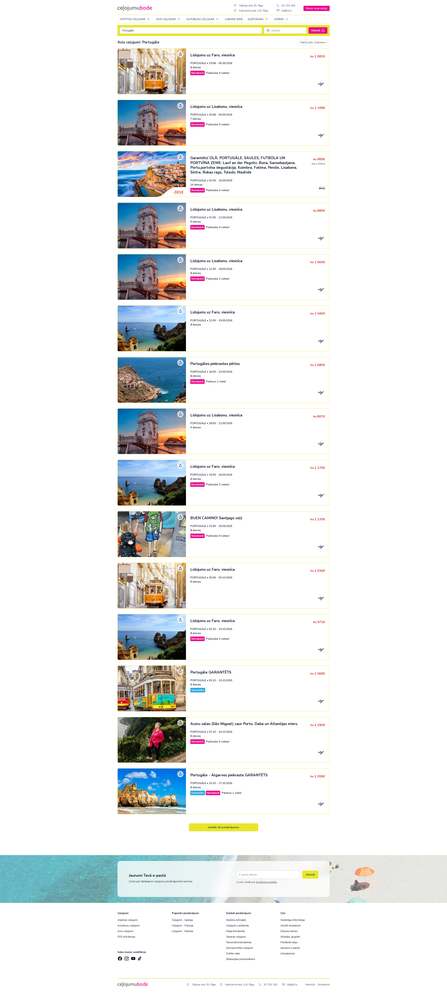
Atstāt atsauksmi (290, 925)
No (317, 56)
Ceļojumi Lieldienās (237, 925)
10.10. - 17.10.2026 (220, 783)
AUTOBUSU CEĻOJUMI (200, 19)
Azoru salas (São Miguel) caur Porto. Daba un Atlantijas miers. (244, 723)
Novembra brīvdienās (238, 942)
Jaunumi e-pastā (290, 948)
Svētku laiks (233, 953)
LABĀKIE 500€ (234, 19)
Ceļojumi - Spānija (182, 920)
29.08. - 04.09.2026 (220, 114)
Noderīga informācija (292, 920)
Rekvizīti (310, 984)
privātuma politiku (266, 882)
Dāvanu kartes (289, 931)
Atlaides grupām (290, 936)
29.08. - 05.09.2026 (220, 63)
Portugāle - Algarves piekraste (229, 775)
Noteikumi (324, 984)
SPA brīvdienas (126, 936)
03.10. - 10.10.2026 (220, 629)
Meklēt (315, 30)
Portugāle (210, 672)
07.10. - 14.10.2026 (220, 732)
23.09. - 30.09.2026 (220, 526)
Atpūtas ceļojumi (133, 19)
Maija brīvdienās (235, 931)
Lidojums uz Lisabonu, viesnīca (216, 106)
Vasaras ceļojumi (236, 936)
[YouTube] (133, 957)
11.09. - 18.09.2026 (220, 269)
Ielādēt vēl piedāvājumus (223, 827)
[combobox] (314, 42)
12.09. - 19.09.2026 (220, 320)
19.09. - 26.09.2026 (220, 474)
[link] (224, 71)
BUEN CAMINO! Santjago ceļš (216, 518)
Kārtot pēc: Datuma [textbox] (312, 42)
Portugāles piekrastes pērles (215, 363)
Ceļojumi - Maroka (182, 931)
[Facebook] (120, 957)
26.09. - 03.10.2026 (220, 577)
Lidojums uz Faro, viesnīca (212, 55)
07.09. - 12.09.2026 (220, 217)
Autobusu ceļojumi (129, 925)
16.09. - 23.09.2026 (220, 372)
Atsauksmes (287, 953)
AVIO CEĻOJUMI (166, 19)
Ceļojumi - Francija (182, 925)
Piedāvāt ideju (288, 942)
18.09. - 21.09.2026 (220, 423)
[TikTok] (139, 957)
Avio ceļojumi (125, 931)
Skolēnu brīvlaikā (236, 920)
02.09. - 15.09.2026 (220, 180)
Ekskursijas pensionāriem (240, 959)
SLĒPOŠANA (256, 19)
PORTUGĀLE (198, 63)
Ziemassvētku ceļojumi (239, 948)
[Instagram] (126, 957)
